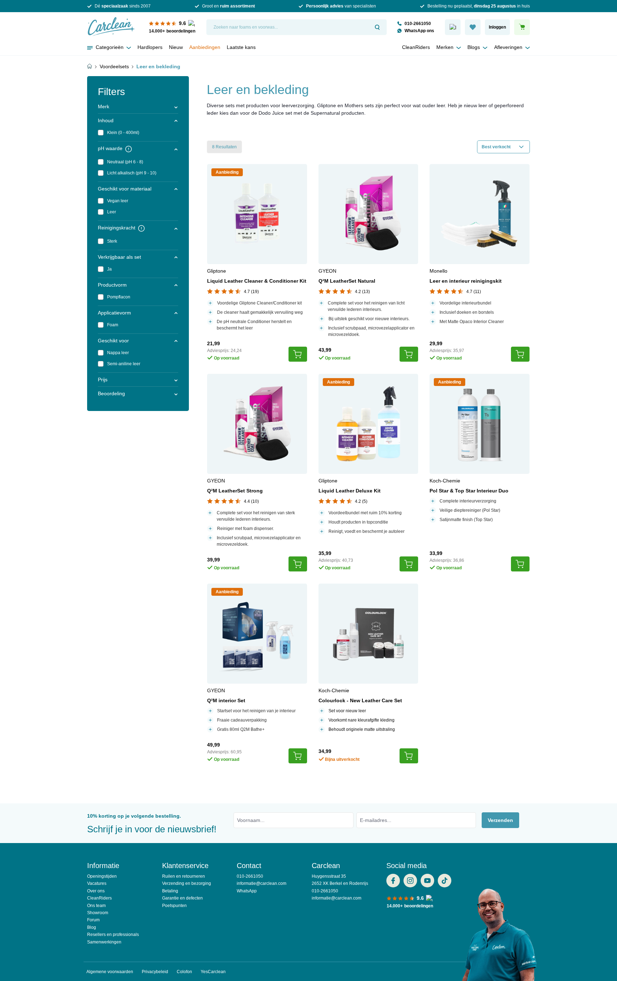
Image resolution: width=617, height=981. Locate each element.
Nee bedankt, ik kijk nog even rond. (308, 227)
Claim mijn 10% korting (308, 209)
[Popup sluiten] (389, 24)
